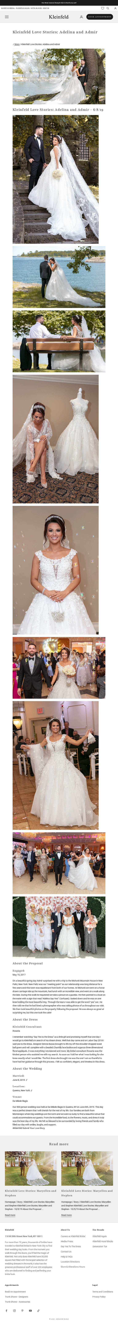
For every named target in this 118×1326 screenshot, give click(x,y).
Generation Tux (100, 1246)
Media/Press (67, 1241)
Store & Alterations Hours (73, 1267)
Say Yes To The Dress (71, 1246)
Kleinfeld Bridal (8, 8)
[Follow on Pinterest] (22, 1310)
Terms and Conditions (102, 1291)
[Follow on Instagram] (14, 1310)
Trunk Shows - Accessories (17, 1302)
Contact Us (66, 1251)
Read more (10, 1215)
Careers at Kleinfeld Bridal (73, 1236)
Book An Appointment (15, 1291)
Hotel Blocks (36, 8)
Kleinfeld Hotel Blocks (103, 1241)
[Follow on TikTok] (38, 1310)
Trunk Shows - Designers (16, 1296)
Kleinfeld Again (22, 8)
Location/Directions (70, 1262)
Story (17, 44)
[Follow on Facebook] (6, 1310)
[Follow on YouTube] (30, 1310)
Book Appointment (99, 17)
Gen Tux (46, 8)
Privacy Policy (99, 1296)
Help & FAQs (67, 1256)
